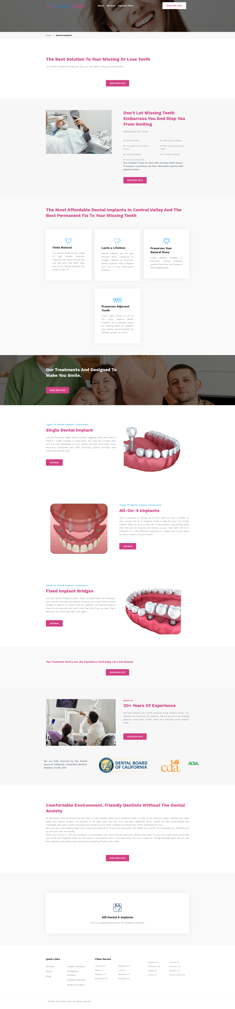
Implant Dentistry (76, 966)
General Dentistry (75, 985)
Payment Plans (125, 5)
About (101, 5)
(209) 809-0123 (174, 5)
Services (111, 5)
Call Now (54, 462)
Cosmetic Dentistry (76, 980)
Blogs (48, 976)
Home (48, 35)
